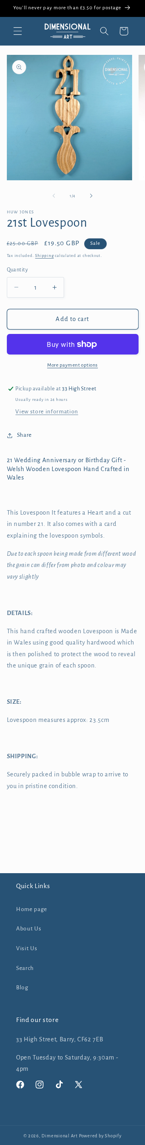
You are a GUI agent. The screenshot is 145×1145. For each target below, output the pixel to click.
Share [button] (24, 435)
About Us (28, 929)
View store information (46, 412)
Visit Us (26, 948)
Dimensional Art (59, 1135)
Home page (31, 909)
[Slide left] (54, 196)
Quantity (17, 270)
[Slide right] (91, 196)
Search (25, 968)
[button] (17, 31)
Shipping (44, 255)
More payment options (72, 365)
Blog (22, 987)
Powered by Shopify (100, 1135)
